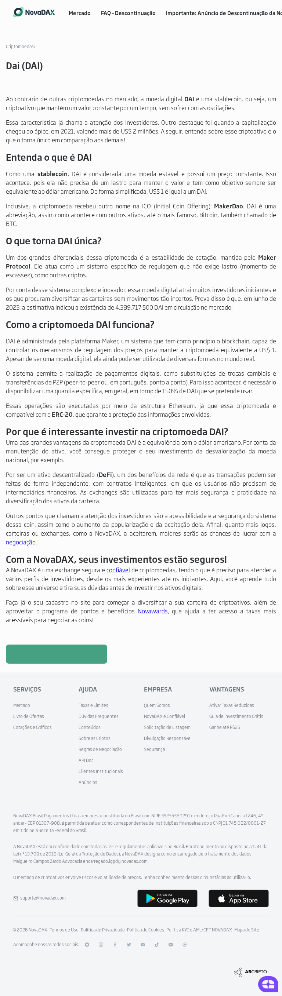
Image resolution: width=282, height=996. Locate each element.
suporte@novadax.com (43, 897)
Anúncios (88, 782)
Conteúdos (90, 727)
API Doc (86, 760)
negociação (21, 541)
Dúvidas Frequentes (99, 716)
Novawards (153, 610)
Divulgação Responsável (168, 738)
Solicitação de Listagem (167, 727)
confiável (118, 569)
